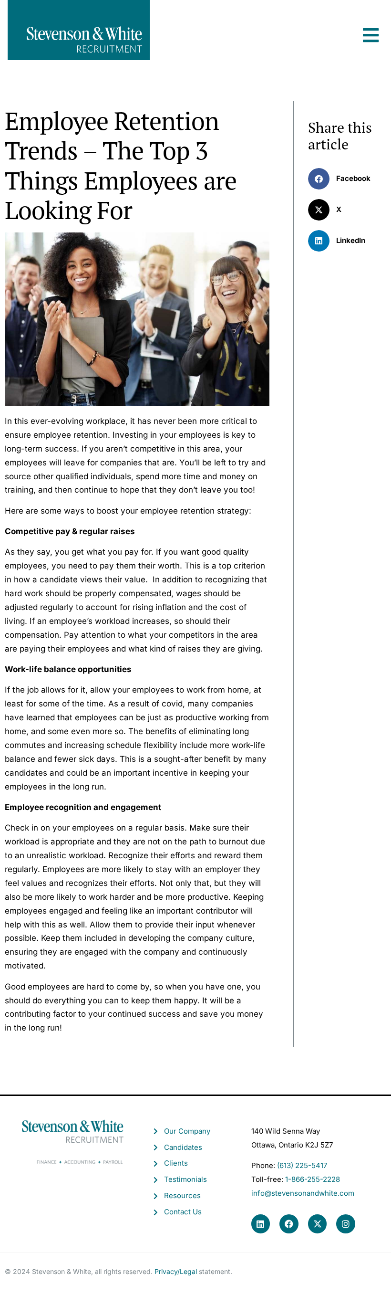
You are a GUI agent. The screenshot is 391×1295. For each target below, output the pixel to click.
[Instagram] (345, 1223)
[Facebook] (288, 1223)
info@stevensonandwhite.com (302, 1193)
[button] (370, 25)
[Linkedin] (260, 1223)
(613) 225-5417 (302, 1165)
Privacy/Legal (175, 1271)
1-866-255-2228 (312, 1179)
